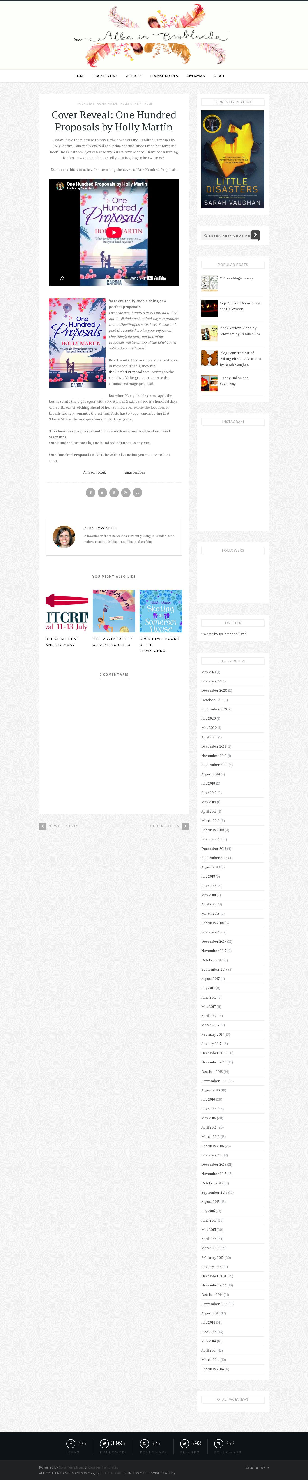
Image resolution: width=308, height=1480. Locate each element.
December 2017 (213, 941)
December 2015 (213, 1164)
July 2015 (208, 1211)
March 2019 (210, 821)
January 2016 (211, 1155)
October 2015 (212, 1183)
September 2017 (214, 969)
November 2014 (214, 1285)
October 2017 (212, 960)
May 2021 (208, 672)
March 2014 (210, 1359)
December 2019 (213, 746)
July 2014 (208, 1322)
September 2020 (214, 709)
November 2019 (214, 755)
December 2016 (213, 1053)
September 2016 (214, 1081)
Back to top (256, 1467)
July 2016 (208, 1099)
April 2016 (209, 1127)
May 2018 (208, 895)
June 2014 (209, 1332)
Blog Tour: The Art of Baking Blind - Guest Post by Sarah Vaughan (240, 359)
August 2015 (210, 1202)
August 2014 (210, 1313)
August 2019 (210, 774)
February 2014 (212, 1369)
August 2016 (210, 1090)
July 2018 (208, 876)
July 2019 (208, 783)
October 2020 (212, 700)
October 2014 (212, 1295)
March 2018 (210, 913)
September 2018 (214, 858)
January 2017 (211, 1044)
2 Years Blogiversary (236, 278)
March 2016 (210, 1136)
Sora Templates (71, 1467)
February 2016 (212, 1146)
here (140, 152)
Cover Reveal (107, 103)
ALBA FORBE (114, 1473)
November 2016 (214, 1062)
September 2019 (214, 765)
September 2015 (214, 1192)
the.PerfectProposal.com (129, 372)
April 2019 (209, 811)
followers (113, 1452)
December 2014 (213, 1276)
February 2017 (212, 1034)
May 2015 (208, 1229)
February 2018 (212, 923)
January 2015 (211, 1267)
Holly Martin (131, 103)
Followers (154, 1452)
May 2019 (208, 802)
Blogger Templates (102, 1467)
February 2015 (212, 1257)
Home (148, 103)
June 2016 (209, 1109)
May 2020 (209, 727)
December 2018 (213, 848)
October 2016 (212, 1072)
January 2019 (211, 839)
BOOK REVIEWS (105, 76)
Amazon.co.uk (94, 472)
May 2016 (208, 1118)
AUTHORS (134, 76)
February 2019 (212, 830)
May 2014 (208, 1341)
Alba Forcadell (101, 528)
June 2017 (208, 997)
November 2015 (213, 1174)
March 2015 (210, 1248)
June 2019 (209, 793)
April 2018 (208, 904)
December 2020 (214, 690)
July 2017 (208, 988)
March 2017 (210, 1025)
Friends (190, 1452)
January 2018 (211, 932)
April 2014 (209, 1350)
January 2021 (211, 681)
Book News (85, 103)
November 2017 (213, 951)
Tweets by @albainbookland (223, 634)
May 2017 (208, 1006)
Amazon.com (134, 472)
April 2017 (208, 1016)
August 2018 (210, 867)
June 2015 (208, 1220)
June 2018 (208, 886)
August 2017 (210, 978)
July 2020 (208, 718)
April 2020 (209, 737)
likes (73, 1452)
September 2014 (214, 1304)
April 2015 (208, 1239)
